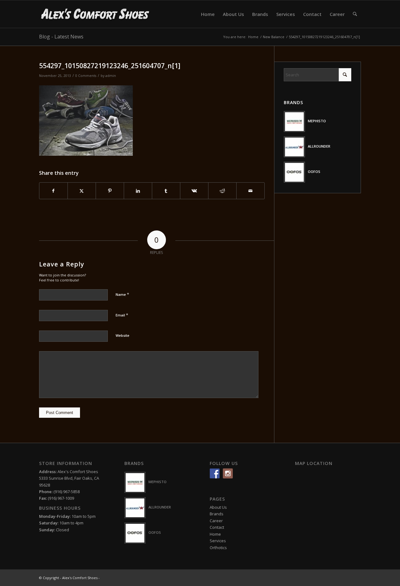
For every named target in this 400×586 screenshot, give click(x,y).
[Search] (355, 14)
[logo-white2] (95, 14)
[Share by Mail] (250, 191)
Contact (217, 527)
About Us (218, 507)
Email (122, 315)
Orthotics (218, 547)
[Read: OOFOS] (294, 172)
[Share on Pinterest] (110, 191)
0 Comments (85, 75)
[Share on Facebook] (53, 191)
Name (122, 294)
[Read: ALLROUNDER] (294, 146)
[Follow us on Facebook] (215, 473)
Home (215, 534)
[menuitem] (208, 14)
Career (216, 520)
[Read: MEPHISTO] (294, 121)
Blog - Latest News (61, 36)
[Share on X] (82, 191)
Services (218, 540)
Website (122, 335)
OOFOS (314, 171)
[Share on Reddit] (222, 191)
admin (110, 75)
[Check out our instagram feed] (228, 473)
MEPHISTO (317, 121)
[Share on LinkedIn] (138, 191)
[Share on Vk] (194, 191)
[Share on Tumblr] (166, 191)
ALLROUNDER (319, 146)
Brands (216, 514)
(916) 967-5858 (66, 491)
